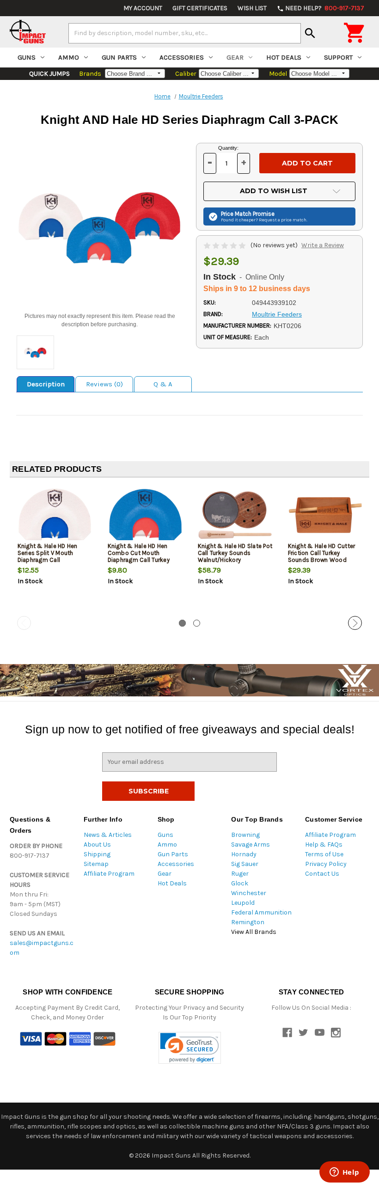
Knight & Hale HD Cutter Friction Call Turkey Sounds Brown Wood (321, 553)
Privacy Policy (326, 864)
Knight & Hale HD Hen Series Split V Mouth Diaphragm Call (48, 553)
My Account (142, 8)
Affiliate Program (109, 874)
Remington (247, 922)
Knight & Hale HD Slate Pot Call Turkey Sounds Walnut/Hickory (235, 553)
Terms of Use (324, 854)
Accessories (181, 57)
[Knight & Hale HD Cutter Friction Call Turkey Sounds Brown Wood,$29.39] (325, 515)
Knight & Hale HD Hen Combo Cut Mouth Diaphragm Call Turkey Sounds (139, 556)
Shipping (97, 854)
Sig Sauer (244, 864)
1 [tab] (182, 623)
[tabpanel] (55, 550)
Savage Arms (250, 844)
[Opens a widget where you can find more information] (344, 1172)
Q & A (162, 384)
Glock (239, 883)
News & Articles (108, 835)
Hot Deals (283, 57)
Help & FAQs (323, 844)
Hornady (244, 854)
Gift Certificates (199, 8)
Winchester (248, 893)
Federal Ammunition (261, 912)
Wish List (252, 8)
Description (46, 384)
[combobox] (184, 33)
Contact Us (322, 874)
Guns (27, 57)
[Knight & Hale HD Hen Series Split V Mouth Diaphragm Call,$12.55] (55, 515)
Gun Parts (119, 57)
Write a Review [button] (322, 245)
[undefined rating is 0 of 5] (225, 245)
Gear (235, 57)
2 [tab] (196, 623)
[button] (189, 1047)
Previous (24, 623)
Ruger (240, 874)
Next (355, 623)
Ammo (68, 57)
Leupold (243, 903)
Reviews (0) (104, 384)
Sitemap (96, 864)
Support (338, 57)
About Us (97, 844)
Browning (245, 835)
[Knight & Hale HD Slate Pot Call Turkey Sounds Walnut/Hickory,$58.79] (235, 515)
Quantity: (228, 148)
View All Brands (253, 932)
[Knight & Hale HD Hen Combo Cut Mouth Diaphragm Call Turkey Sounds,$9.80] (145, 515)
